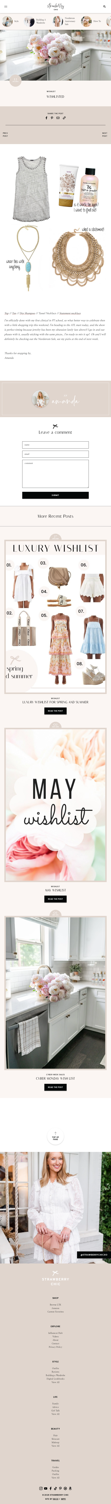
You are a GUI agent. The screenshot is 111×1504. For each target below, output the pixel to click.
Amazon (55, 1308)
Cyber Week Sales (55, 1075)
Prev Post (5, 134)
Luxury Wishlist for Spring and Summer (55, 702)
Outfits (55, 1368)
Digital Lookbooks (55, 1379)
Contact (55, 1343)
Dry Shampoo (27, 313)
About (56, 1340)
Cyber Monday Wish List (55, 1078)
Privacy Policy (55, 1347)
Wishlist (51, 91)
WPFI (63, 1499)
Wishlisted (55, 97)
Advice (55, 1407)
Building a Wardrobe (55, 1375)
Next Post (104, 134)
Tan (14, 313)
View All (56, 1382)
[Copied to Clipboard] (64, 117)
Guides (55, 1467)
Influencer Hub (55, 1333)
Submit (55, 495)
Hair (55, 1435)
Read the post (55, 711)
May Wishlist (55, 890)
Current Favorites (55, 1312)
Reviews (55, 1372)
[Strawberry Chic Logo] (56, 10)
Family (55, 1403)
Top (6, 313)
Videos (55, 1336)
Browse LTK (55, 1305)
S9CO (55, 1499)
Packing (55, 1471)
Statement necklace (70, 313)
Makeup (55, 1442)
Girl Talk (55, 1410)
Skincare (56, 1439)
